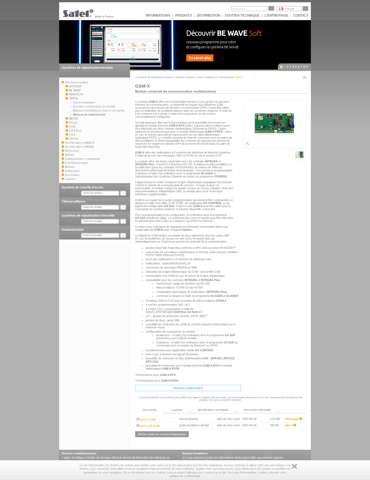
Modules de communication (220, 77)
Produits (183, 15)
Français (289, 9)
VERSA (200, 77)
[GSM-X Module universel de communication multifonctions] (274, 144)
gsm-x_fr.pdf (147, 419)
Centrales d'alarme (185, 77)
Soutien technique (243, 15)
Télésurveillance (73, 201)
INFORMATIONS (157, 15)
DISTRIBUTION (208, 15)
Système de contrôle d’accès (82, 187)
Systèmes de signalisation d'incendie (88, 215)
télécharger (292, 418)
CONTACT (301, 15)
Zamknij (294, 466)
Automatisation (73, 229)
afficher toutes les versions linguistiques (162, 434)
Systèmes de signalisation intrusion (87, 67)
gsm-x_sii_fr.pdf (149, 425)
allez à (289, 425)
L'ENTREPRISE (276, 15)
